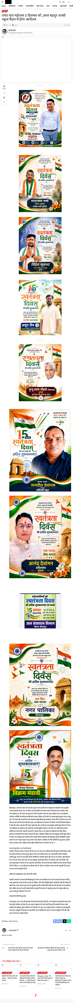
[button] (3, 2)
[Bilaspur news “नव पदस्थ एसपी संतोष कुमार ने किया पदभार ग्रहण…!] (45, 968)
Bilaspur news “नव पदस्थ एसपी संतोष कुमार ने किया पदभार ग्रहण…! (45, 978)
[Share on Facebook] (10, 25)
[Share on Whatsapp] (16, 25)
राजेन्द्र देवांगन (12, 30)
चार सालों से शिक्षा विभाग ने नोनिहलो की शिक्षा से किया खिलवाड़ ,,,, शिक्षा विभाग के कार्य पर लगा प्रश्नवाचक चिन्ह (28, 979)
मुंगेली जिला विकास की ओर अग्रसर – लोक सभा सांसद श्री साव (9, 978)
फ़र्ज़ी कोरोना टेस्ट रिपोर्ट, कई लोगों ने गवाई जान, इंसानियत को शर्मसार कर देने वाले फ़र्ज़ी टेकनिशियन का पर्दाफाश (63, 980)
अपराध (57, 972)
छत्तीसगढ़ (4, 11)
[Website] (70, 930)
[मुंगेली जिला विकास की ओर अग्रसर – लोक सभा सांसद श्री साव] (10, 968)
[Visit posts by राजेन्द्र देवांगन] (5, 31)
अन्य (4, 972)
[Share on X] (13, 25)
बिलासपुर (44, 972)
